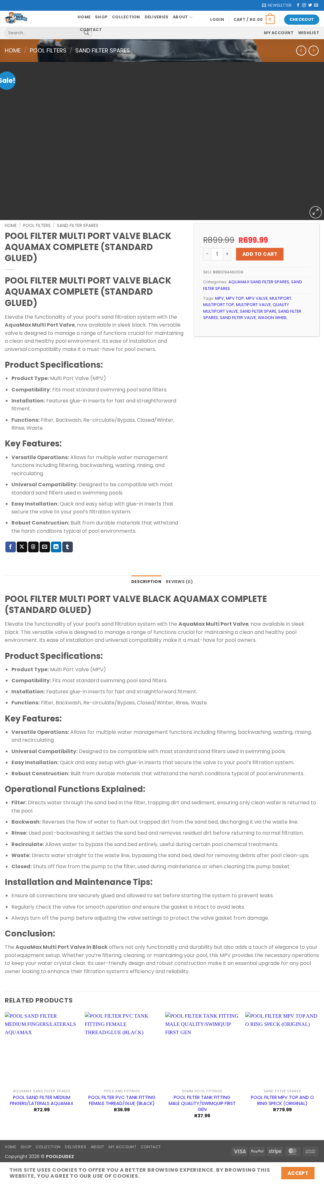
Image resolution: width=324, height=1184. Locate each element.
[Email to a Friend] (45, 547)
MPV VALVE (257, 298)
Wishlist (308, 32)
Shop (101, 17)
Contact (91, 29)
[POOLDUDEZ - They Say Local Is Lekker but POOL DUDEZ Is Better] (36, 19)
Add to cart (259, 254)
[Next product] (301, 50)
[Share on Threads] (33, 547)
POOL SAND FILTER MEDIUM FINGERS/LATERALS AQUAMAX (41, 1100)
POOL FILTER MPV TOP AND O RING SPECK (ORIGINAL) (282, 1100)
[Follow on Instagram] (304, 5)
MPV (219, 298)
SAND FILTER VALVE (238, 317)
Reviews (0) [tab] (179, 581)
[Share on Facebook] (10, 547)
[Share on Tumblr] (67, 547)
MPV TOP (235, 298)
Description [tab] (146, 581)
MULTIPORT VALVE (253, 304)
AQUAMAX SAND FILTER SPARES (258, 282)
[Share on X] (22, 547)
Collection (126, 17)
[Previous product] (313, 50)
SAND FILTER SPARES (102, 50)
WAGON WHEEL (272, 317)
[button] (277, 5)
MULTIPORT (280, 298)
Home (84, 17)
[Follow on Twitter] (310, 5)
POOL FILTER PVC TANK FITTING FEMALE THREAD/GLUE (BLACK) (121, 1100)
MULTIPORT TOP (218, 304)
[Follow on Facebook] (298, 5)
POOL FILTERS (48, 50)
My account (279, 32)
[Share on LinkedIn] (56, 547)
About (180, 17)
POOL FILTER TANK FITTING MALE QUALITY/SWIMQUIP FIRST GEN (202, 1103)
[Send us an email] (316, 5)
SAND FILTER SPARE (258, 311)
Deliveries (157, 17)
